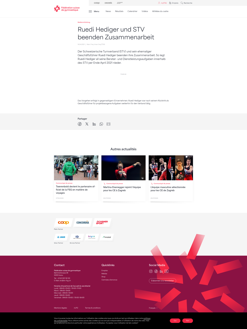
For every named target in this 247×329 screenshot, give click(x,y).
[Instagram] (151, 271)
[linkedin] (94, 124)
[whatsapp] (101, 124)
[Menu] (90, 11)
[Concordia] (108, 3)
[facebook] (80, 124)
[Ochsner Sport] (120, 3)
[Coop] (97, 3)
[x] (87, 124)
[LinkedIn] (161, 271)
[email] (108, 124)
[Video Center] (166, 271)
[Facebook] (156, 271)
